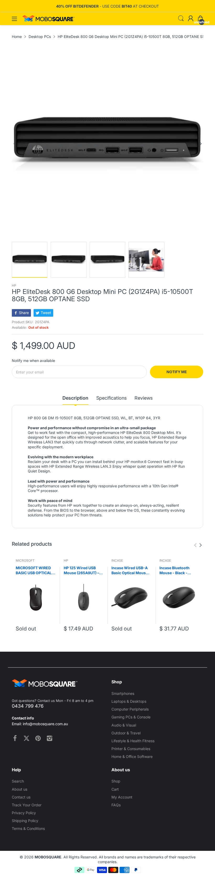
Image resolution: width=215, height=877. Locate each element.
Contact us (21, 797)
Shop (115, 781)
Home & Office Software (132, 756)
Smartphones (122, 693)
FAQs (116, 805)
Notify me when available (33, 360)
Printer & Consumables (130, 748)
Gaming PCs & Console (130, 717)
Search (18, 781)
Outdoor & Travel (126, 733)
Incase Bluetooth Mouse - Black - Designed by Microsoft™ (174, 571)
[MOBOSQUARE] (48, 20)
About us (19, 789)
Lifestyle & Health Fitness (132, 741)
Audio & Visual (123, 725)
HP (14, 285)
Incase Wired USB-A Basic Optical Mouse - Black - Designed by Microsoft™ (130, 571)
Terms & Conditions (28, 828)
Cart (115, 789)
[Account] (191, 18)
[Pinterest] (38, 738)
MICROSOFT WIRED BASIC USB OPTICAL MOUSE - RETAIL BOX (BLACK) (35, 571)
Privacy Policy (24, 813)
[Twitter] (26, 738)
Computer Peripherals (130, 709)
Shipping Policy (25, 820)
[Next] (14, 144)
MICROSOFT (25, 560)
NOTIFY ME (176, 372)
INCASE (117, 560)
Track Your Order (26, 805)
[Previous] (200, 144)
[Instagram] (49, 738)
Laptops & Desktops (128, 701)
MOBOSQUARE (48, 857)
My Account (121, 797)
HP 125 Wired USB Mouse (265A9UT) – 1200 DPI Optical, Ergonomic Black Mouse (81, 571)
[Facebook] (15, 738)
